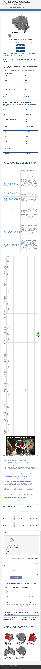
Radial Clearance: (6, 146)
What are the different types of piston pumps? (16, 587)
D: (3, 143)
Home (2, 12)
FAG (21, 518)
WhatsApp (20, 48)
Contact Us (8, 665)
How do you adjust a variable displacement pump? (17, 603)
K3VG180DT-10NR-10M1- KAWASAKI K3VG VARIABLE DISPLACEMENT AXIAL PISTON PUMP (12, 199)
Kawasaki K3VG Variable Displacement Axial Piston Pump (17, 12)
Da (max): (5, 80)
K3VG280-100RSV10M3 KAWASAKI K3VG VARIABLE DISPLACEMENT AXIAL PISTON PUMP (12, 232)
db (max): (5, 156)
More (21, 622)
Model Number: (6, 78)
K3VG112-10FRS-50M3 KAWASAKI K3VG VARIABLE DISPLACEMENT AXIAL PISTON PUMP (12, 184)
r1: (3, 87)
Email (5, 556)
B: (3, 92)
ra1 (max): (5, 94)
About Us (3, 665)
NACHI (4, 525)
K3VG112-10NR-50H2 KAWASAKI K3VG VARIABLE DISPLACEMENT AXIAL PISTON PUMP (12, 220)
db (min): (5, 129)
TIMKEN (5, 522)
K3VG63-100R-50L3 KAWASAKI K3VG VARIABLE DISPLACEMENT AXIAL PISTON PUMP (12, 245)
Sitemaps (15, 665)
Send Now (15, 577)
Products (5, 12)
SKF (22, 515)
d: (3, 82)
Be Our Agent (20, 50)
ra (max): (5, 151)
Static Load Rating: (7, 85)
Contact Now (20, 45)
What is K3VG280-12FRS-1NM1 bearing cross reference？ (20, 42)
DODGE (22, 525)
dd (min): (5, 134)
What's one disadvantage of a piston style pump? (17, 595)
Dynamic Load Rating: (7, 138)
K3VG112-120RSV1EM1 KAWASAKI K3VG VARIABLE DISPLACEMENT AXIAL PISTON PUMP (12, 193)
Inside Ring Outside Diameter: (9, 89)
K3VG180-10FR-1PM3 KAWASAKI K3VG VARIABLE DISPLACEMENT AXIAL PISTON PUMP (12, 208)
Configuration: (6, 153)
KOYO (22, 522)
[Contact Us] (38, 334)
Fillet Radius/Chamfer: (8, 148)
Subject (6, 561)
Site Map (11, 665)
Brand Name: (6, 75)
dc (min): (5, 141)
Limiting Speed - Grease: (8, 131)
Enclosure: (5, 136)
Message (6, 567)
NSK (4, 515)
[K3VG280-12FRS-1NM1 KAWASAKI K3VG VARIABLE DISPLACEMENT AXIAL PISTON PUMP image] (20, 23)
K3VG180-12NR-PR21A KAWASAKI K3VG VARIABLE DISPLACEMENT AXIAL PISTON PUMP (12, 174)
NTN (4, 518)
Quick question (5, 564)
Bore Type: (5, 96)
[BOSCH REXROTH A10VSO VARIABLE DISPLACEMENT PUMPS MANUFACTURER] (4, 3)
